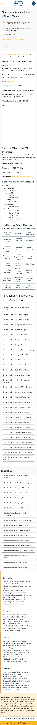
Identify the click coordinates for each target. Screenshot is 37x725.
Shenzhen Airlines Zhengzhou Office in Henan (17, 488)
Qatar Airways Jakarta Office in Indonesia (15, 672)
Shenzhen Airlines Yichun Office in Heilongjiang (17, 442)
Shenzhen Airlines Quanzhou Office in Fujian (17, 407)
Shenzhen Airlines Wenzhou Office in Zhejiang (17, 387)
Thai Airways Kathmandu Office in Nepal (15, 661)
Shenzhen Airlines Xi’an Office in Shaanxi (16, 360)
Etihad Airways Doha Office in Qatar (13, 602)
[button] (34, 3)
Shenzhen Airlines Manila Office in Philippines (17, 370)
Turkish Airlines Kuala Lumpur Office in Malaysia (17, 626)
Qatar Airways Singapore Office (12, 657)
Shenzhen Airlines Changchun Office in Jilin (16, 535)
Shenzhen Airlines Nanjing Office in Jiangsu (16, 412)
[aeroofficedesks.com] (19, 3)
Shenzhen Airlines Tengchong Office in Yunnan (17, 427)
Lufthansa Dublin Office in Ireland (13, 676)
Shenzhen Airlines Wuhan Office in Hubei (15, 365)
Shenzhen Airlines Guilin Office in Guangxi (16, 319)
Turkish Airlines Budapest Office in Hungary (16, 685)
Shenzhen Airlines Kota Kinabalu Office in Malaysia (16, 556)
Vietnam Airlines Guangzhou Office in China (16, 652)
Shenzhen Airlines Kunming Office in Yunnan (17, 508)
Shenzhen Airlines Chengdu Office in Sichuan (17, 345)
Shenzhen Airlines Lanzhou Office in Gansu (16, 375)
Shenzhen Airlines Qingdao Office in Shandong (17, 447)
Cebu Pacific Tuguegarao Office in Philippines (17, 643)
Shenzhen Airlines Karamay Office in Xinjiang (17, 437)
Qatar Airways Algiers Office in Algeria (14, 645)
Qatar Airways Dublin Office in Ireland (14, 597)
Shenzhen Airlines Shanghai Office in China (16, 355)
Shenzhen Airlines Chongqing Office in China (17, 503)
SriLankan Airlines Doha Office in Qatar (15, 679)
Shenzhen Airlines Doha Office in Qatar (15, 330)
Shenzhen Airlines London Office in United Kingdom (16, 477)
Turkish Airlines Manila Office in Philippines (16, 584)
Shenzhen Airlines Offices (22, 54)
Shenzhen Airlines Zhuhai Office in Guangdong (17, 483)
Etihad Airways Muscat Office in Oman (14, 593)
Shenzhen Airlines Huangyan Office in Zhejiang (17, 392)
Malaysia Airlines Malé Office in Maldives (15, 615)
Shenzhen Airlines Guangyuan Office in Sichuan (18, 325)
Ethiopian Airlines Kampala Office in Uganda (16, 581)
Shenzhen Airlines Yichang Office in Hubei (16, 335)
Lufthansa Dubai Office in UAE (12, 674)
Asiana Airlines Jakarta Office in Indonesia (15, 617)
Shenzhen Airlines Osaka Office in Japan (15, 525)
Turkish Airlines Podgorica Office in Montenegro (17, 595)
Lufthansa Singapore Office (11, 683)
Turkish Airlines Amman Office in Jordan (15, 688)
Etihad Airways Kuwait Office (11, 630)
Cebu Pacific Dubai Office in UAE (13, 659)
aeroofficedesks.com (14, 718)
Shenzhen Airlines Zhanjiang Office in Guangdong (18, 350)
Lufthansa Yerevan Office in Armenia (14, 604)
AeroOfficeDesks (7, 54)
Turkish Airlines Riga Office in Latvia (14, 599)
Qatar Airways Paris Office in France (14, 619)
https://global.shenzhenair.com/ (22, 176)
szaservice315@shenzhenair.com (15, 39)
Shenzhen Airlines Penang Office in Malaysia (17, 417)
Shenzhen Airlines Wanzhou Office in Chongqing (18, 452)
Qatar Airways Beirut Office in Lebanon (14, 628)
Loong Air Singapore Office (11, 648)
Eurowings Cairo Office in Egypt (12, 654)
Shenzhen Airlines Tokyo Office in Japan (15, 315)
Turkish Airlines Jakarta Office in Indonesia (15, 690)
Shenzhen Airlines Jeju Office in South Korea (17, 422)
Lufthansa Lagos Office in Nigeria (13, 590)
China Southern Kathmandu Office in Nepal (16, 621)
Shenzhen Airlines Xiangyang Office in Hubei (17, 432)
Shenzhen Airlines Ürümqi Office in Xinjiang (16, 340)
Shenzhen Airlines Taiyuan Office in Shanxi (16, 493)
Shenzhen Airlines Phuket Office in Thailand (16, 530)
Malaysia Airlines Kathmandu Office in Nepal (16, 681)
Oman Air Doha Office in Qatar (12, 623)
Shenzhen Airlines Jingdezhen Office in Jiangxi (17, 568)
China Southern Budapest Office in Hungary (16, 650)
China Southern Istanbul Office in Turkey (15, 641)
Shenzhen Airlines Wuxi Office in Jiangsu (16, 540)
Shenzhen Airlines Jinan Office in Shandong (16, 402)
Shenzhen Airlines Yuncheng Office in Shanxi (17, 397)
